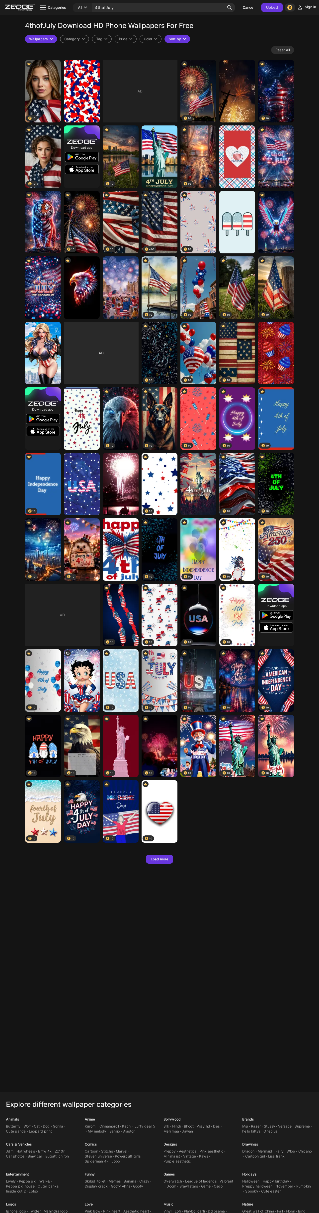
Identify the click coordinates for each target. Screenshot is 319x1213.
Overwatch (172, 1181)
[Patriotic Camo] (82, 91)
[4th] (159, 156)
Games (169, 1174)
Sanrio (114, 1131)
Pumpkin (303, 1186)
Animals (12, 1119)
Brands (248, 1119)
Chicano (305, 1151)
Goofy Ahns (120, 1186)
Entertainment (17, 1174)
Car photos (15, 1156)
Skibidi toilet (95, 1181)
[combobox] (102, 39)
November (284, 1186)
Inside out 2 (16, 1191)
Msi (245, 1126)
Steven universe (98, 1156)
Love (89, 1204)
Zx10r (60, 1151)
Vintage (189, 1156)
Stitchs (107, 1151)
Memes (115, 1181)
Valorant (226, 1181)
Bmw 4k (45, 1151)
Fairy (279, 1151)
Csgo (218, 1186)
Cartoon (91, 1151)
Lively (11, 1181)
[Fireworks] (237, 91)
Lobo (115, 1161)
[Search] (229, 7)
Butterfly (13, 1126)
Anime (90, 1119)
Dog (46, 1126)
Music (168, 1204)
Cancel (248, 7)
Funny (90, 1174)
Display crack (96, 1186)
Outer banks (48, 1186)
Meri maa (171, 1131)
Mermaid (265, 1151)
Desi (216, 1126)
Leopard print (40, 1131)
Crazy (144, 1181)
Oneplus (270, 1131)
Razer (256, 1126)
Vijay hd (203, 1126)
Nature (247, 1204)
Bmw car (35, 1156)
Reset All (282, 50)
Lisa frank (276, 1156)
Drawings (250, 1144)
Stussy (269, 1126)
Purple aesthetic (177, 1161)
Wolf (27, 1126)
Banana (130, 1181)
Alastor (129, 1131)
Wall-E (44, 1181)
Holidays (249, 1174)
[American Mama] (237, 156)
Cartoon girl (255, 1156)
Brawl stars (188, 1186)
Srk (166, 1126)
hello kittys (251, 1131)
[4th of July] (276, 156)
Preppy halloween (257, 1186)
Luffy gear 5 (145, 1126)
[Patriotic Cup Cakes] (276, 353)
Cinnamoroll (109, 1126)
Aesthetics (188, 1151)
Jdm (9, 1151)
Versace (285, 1126)
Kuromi (90, 1126)
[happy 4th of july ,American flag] (121, 549)
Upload (272, 7)
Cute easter (271, 1191)
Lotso (33, 1191)
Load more (159, 859)
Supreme (302, 1126)
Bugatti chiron (57, 1156)
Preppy (169, 1151)
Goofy (138, 1186)
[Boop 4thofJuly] (82, 680)
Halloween (250, 1181)
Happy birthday (276, 1181)
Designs (170, 1144)
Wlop (291, 1151)
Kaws (203, 1156)
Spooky (251, 1191)
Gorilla (58, 1126)
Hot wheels (25, 1151)
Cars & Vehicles (19, 1144)
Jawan (187, 1131)
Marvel (121, 1151)
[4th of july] (121, 287)
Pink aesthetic (212, 1151)
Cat (37, 1126)
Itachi (127, 1126)
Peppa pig (27, 1181)
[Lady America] (43, 353)
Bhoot (189, 1126)
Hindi (176, 1126)
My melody (97, 1131)
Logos (11, 1204)
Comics (91, 1144)
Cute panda (16, 1131)
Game (206, 1186)
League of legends (201, 1181)
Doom (171, 1186)
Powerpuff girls (128, 1156)
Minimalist (171, 1156)
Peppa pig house (20, 1186)
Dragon (248, 1151)
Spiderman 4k (96, 1161)
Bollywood (172, 1119)
